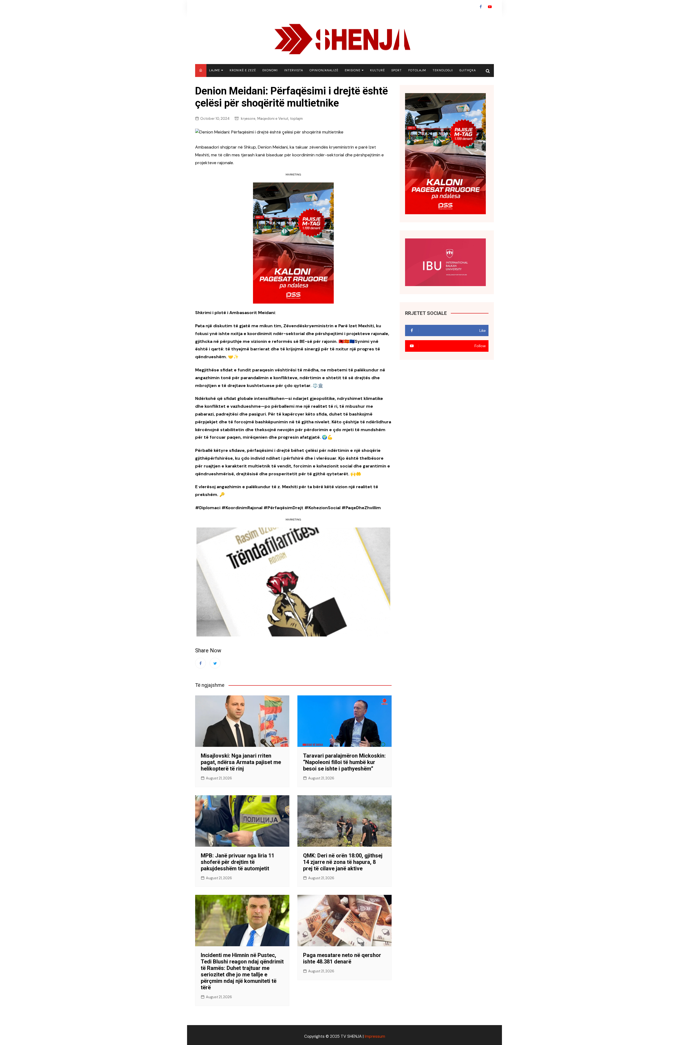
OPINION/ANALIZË (324, 70)
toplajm (296, 118)
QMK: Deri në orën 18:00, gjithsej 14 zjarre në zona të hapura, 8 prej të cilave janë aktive (342, 862)
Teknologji (443, 70)
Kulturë (377, 70)
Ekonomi (270, 70)
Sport (396, 70)
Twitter (215, 663)
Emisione (352, 70)
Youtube (490, 7)
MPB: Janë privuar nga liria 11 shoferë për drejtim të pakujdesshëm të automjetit (237, 862)
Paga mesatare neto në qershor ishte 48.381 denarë (342, 958)
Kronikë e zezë (243, 70)
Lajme (214, 70)
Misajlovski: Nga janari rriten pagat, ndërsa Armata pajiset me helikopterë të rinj (241, 762)
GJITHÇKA (467, 70)
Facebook (481, 7)
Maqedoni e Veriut (272, 118)
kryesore (248, 118)
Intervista (293, 70)
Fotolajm (417, 70)
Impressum (375, 1036)
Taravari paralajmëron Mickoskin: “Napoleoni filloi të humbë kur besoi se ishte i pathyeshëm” (344, 762)
